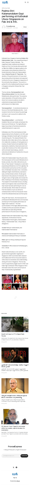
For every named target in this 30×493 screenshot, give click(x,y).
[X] (13, 467)
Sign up (15, 478)
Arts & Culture (6, 8)
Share (25, 27)
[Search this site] (25, 2)
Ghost (18, 481)
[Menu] (28, 2)
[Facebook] (16, 467)
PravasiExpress (10, 26)
